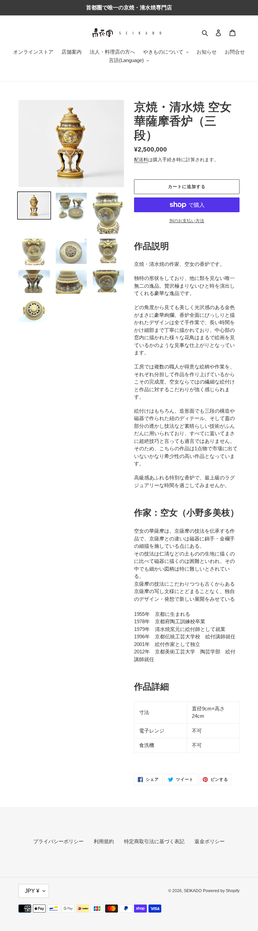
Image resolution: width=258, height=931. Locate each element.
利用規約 (104, 841)
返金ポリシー (210, 841)
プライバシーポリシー (58, 841)
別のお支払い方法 (186, 220)
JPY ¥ (32, 891)
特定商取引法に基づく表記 (154, 841)
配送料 (141, 159)
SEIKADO (193, 890)
